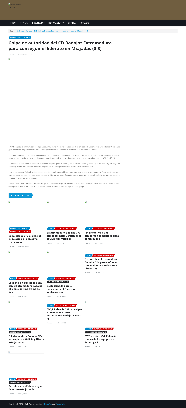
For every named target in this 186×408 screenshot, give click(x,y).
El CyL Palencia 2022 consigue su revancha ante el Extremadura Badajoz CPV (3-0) (64, 314)
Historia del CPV (56, 23)
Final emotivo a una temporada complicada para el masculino (102, 235)
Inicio (13, 23)
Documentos (38, 23)
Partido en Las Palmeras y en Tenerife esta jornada (26, 387)
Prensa (11, 54)
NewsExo (48, 404)
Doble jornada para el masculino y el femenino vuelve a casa (61, 289)
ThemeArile (60, 404)
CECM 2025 (23, 23)
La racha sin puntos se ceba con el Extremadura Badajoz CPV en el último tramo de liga (25, 287)
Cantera (72, 23)
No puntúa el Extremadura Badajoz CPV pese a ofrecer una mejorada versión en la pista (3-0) (101, 263)
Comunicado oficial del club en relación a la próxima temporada (25, 239)
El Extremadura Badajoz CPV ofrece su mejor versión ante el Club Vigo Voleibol (64, 235)
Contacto (84, 23)
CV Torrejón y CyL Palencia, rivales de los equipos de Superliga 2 (101, 339)
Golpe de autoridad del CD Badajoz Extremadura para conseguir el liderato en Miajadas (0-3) (52, 31)
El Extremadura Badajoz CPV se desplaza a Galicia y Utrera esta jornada (26, 339)
